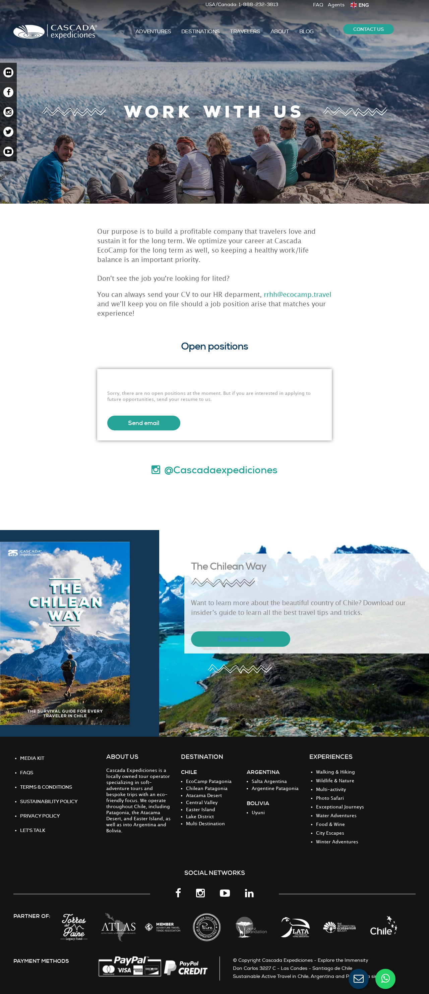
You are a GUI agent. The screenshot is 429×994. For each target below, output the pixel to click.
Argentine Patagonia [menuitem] (275, 788)
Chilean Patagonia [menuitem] (207, 788)
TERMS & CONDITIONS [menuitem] (46, 787)
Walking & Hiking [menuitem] (335, 772)
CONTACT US (368, 29)
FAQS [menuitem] (26, 773)
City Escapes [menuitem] (330, 833)
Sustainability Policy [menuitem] (49, 801)
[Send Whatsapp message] (385, 979)
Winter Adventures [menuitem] (337, 842)
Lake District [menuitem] (200, 817)
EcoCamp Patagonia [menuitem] (209, 781)
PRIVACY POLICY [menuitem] (40, 816)
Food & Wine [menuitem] (330, 824)
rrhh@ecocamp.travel (297, 295)
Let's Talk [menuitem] (32, 830)
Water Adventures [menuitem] (336, 816)
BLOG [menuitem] (306, 31)
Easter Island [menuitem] (200, 809)
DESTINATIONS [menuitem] (200, 31)
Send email (144, 423)
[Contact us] (359, 979)
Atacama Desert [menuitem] (204, 795)
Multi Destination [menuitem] (205, 824)
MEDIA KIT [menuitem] (32, 758)
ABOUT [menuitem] (279, 31)
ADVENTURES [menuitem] (153, 31)
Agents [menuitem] (336, 5)
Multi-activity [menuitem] (331, 789)
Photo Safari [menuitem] (330, 798)
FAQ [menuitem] (318, 5)
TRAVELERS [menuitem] (245, 31)
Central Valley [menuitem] (202, 802)
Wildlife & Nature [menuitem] (335, 781)
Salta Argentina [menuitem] (269, 781)
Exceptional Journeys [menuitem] (340, 807)
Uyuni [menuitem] (258, 812)
